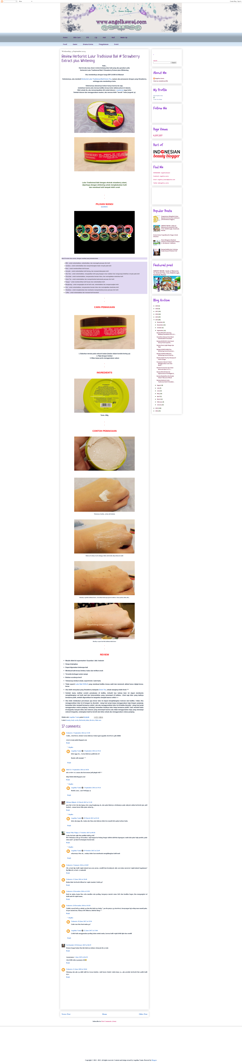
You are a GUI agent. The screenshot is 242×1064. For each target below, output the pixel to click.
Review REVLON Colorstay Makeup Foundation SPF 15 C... (166, 333)
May (158, 393)
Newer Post (66, 1014)
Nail (113, 37)
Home (65, 37)
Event (116, 44)
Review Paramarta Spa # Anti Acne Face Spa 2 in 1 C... (165, 368)
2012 (156, 411)
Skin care (98, 720)
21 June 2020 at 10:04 (80, 969)
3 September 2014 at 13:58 (81, 733)
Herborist (82, 720)
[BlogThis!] (97, 717)
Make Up (124, 37)
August (159, 385)
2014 (156, 320)
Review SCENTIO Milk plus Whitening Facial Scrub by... (165, 354)
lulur (87, 720)
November (160, 325)
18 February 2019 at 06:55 (82, 945)
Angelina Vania (76, 751)
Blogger (154, 1060)
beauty (68, 720)
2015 (156, 317)
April (158, 396)
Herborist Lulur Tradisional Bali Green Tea (96, 79)
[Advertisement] (116, 1043)
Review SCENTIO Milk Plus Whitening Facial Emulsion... (166, 350)
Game (75, 44)
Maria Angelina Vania (158, 95)
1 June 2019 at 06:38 (81, 957)
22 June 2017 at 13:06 (91, 930)
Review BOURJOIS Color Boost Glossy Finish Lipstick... (165, 342)
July (158, 388)
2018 (156, 308)
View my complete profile (160, 81)
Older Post (143, 1014)
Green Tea (102, 690)
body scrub (74, 720)
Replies (71, 747)
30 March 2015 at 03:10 (91, 818)
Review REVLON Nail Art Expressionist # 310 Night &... (166, 372)
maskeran (120, 90)
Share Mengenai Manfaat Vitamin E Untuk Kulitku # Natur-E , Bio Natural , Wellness (170, 241)
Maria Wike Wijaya (72, 832)
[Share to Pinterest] (102, 717)
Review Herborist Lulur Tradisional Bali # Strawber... (166, 381)
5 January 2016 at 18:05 (80, 865)
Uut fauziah (70, 945)
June (158, 391)
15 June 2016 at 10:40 (80, 879)
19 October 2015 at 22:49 (92, 850)
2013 (156, 408)
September (160, 330)
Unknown (69, 733)
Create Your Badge (157, 99)
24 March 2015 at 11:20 (84, 802)
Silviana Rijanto (71, 802)
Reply (68, 743)
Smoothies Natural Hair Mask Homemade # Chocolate (165, 337)
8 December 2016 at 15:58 (81, 891)
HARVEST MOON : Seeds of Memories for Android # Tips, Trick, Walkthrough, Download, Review (170, 228)
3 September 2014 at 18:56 (80, 769)
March (159, 399)
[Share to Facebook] (100, 717)
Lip (96, 37)
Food (65, 44)
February (159, 402)
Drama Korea (88, 44)
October (159, 327)
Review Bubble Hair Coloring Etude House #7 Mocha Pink (169, 250)
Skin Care (77, 37)
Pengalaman (103, 44)
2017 (156, 311)
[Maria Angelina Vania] (154, 97)
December (160, 322)
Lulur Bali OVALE (81, 684)
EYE (87, 37)
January (159, 405)
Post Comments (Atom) (108, 1021)
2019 (156, 306)
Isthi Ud (68, 769)
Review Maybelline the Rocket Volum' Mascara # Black (165, 376)
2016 (156, 314)
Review (92, 720)
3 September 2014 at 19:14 (92, 751)
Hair (104, 37)
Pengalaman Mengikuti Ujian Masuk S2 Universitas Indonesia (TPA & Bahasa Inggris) (170, 218)
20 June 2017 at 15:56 (85, 921)
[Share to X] (98, 717)
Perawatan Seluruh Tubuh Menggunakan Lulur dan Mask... (164, 363)
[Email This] (95, 717)
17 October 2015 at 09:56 (87, 832)
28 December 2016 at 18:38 (81, 905)
